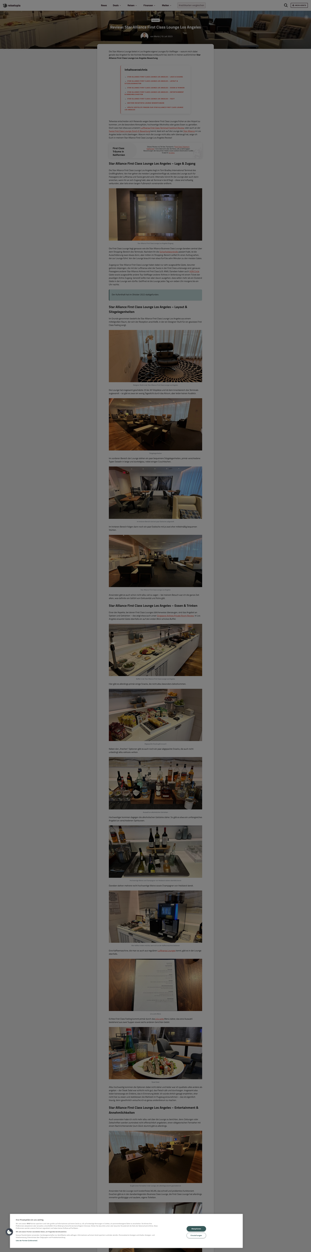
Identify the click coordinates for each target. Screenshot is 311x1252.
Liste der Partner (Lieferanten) (26, 1240)
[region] (126, 1231)
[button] (9, 1232)
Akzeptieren (196, 1228)
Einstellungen (196, 1235)
